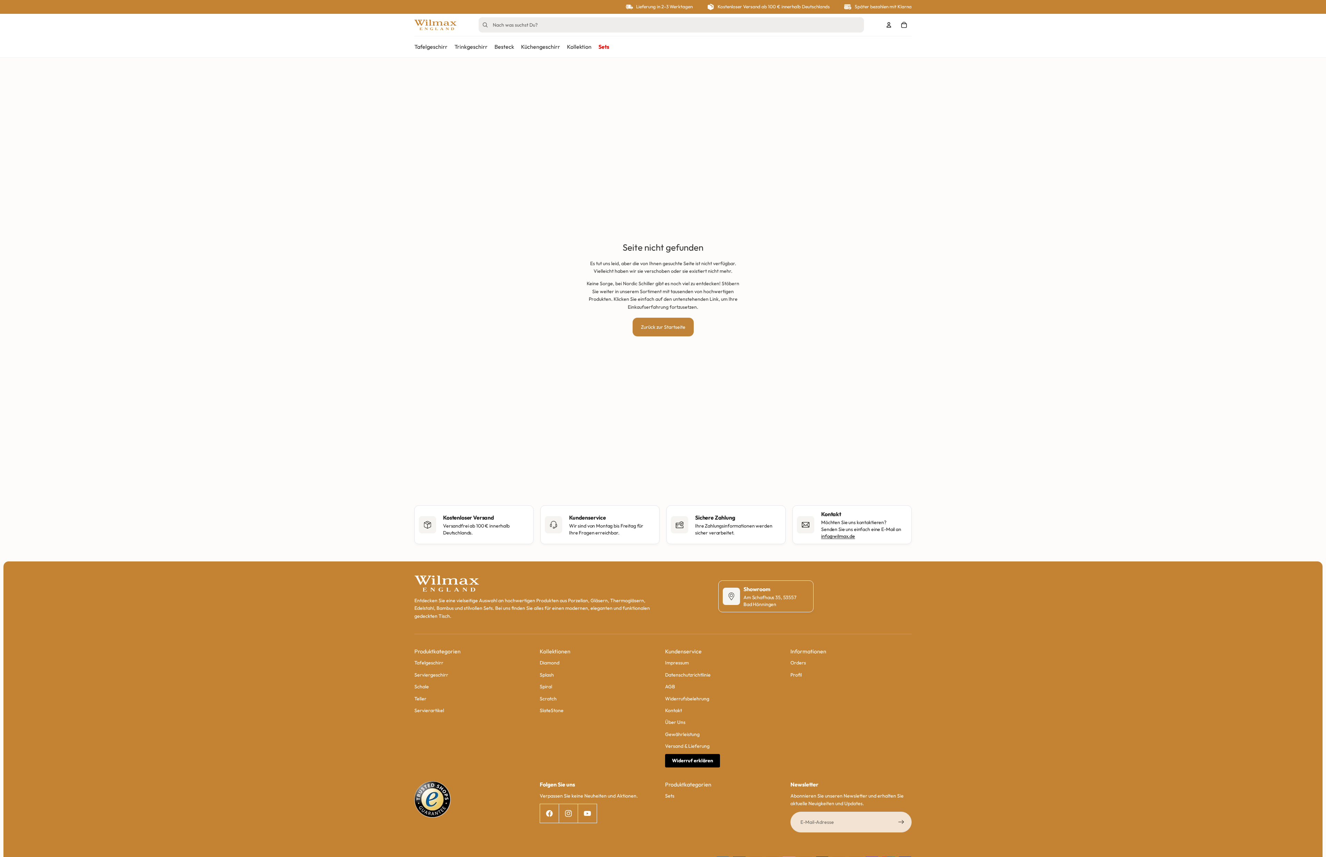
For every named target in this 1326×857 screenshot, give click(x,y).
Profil (796, 675)
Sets (669, 796)
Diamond (549, 663)
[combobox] (661, 25)
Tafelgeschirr (428, 663)
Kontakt (673, 710)
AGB (670, 686)
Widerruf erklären (692, 761)
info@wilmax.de (838, 536)
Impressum (677, 663)
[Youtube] (587, 813)
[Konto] (888, 24)
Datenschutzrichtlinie (688, 675)
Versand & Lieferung (687, 746)
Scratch (548, 699)
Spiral (546, 686)
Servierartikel (429, 710)
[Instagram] (568, 813)
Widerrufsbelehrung (687, 699)
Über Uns (675, 722)
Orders (798, 663)
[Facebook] (549, 813)
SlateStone (552, 710)
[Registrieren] (901, 822)
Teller (420, 699)
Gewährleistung (682, 734)
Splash (547, 675)
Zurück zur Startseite (663, 327)
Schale (421, 686)
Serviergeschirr (431, 675)
